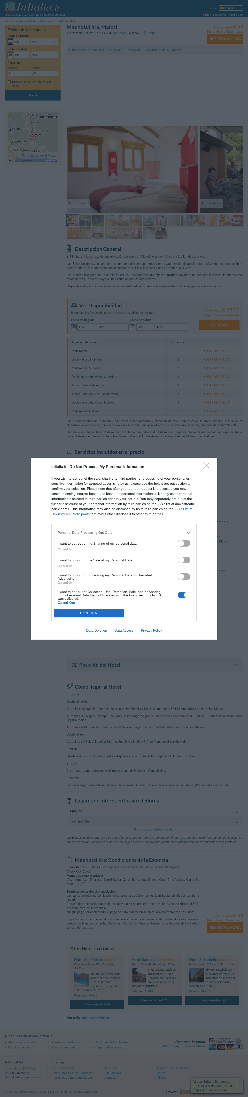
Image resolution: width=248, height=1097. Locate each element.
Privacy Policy (151, 630)
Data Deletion (96, 630)
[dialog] (124, 549)
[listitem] (124, 532)
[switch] (184, 543)
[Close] (207, 467)
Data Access (124, 630)
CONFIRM (89, 613)
